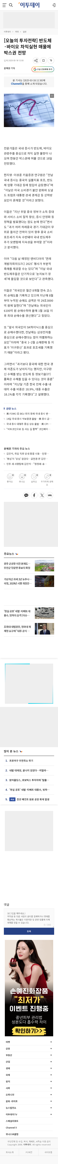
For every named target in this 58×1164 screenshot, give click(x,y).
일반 (24, 31)
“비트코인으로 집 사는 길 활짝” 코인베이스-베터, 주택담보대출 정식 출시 (29, 429)
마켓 (17, 31)
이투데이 (7, 31)
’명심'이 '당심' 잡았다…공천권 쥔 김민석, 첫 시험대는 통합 (27, 458)
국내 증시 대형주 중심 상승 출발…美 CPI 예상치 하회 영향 (29, 424)
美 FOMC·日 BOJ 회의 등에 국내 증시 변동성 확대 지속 (29, 413)
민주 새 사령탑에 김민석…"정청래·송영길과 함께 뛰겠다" (27, 464)
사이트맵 (48, 1152)
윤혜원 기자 (9, 68)
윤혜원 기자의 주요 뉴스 (17, 448)
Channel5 (16, 83)
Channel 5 (11, 1127)
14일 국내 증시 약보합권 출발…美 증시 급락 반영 (29, 418)
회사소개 (10, 1152)
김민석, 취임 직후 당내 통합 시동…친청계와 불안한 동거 (27, 453)
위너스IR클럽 (12, 1134)
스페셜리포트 (12, 1121)
